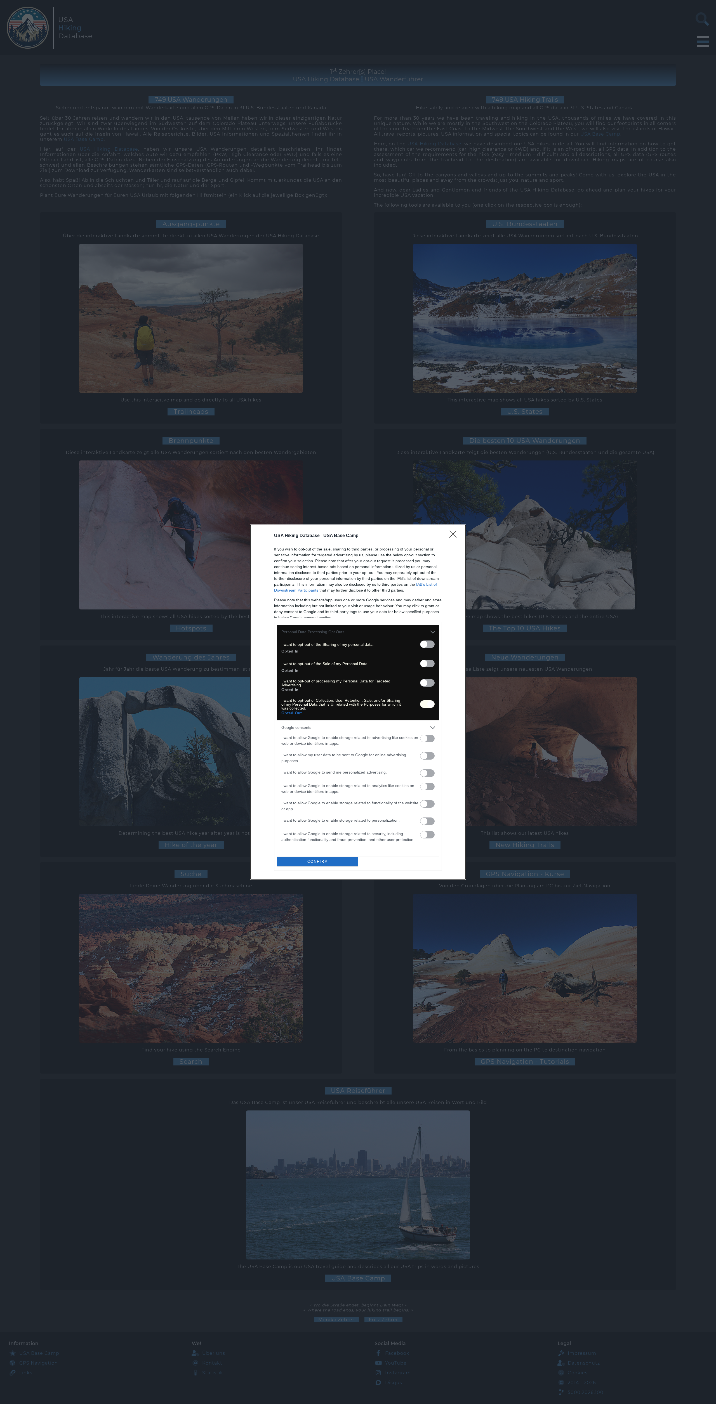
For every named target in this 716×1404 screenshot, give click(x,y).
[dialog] (358, 702)
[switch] (427, 644)
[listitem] (358, 632)
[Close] (454, 536)
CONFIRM (317, 861)
